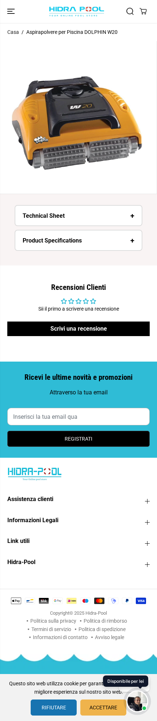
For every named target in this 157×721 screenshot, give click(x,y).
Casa (13, 32)
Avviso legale (109, 637)
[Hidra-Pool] (76, 11)
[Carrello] (143, 11)
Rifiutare (54, 707)
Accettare (103, 707)
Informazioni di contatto (60, 637)
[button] (11, 11)
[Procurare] (130, 11)
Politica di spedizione (102, 629)
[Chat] (137, 701)
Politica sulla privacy (53, 621)
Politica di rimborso (105, 621)
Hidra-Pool (96, 613)
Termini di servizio (51, 629)
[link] (78, 474)
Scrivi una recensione (78, 328)
